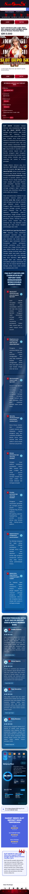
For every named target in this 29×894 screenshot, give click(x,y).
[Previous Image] (1, 50)
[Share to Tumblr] (26, 888)
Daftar (21, 22)
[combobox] (13, 9)
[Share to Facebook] (9, 888)
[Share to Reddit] (22, 888)
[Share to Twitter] (5, 888)
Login (7, 22)
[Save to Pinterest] (17, 888)
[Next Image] (28, 50)
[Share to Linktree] (13, 888)
